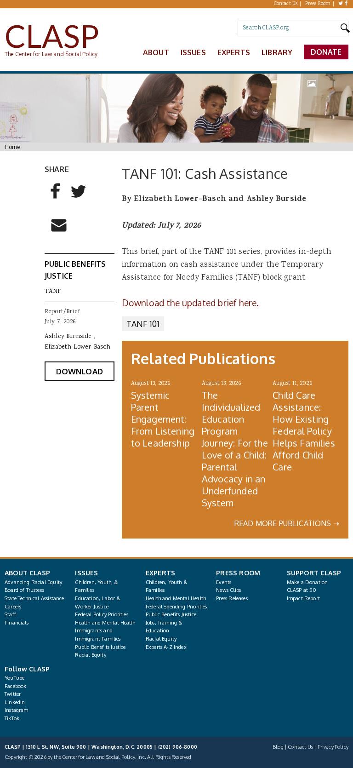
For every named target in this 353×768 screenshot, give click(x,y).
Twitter (13, 694)
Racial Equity (90, 655)
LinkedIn (15, 702)
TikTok (12, 718)
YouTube (14, 678)
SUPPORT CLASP (314, 573)
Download (79, 371)
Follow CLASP (27, 669)
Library (277, 52)
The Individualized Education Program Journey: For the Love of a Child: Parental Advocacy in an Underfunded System (235, 449)
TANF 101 (142, 324)
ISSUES (86, 573)
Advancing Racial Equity (33, 582)
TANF (53, 291)
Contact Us (286, 4)
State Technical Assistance (34, 598)
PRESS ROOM (238, 573)
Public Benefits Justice (100, 647)
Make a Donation (307, 582)
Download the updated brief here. (192, 303)
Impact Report (303, 598)
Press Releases (231, 598)
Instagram (16, 710)
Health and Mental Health (105, 622)
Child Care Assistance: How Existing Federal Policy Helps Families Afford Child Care (304, 431)
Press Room (318, 4)
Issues (193, 52)
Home (12, 146)
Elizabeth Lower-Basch (78, 347)
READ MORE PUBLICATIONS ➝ (286, 523)
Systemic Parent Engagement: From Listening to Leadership (162, 419)
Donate (326, 52)
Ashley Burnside (68, 336)
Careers (13, 606)
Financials (16, 622)
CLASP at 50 (302, 590)
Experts (233, 52)
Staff (10, 614)
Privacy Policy (333, 747)
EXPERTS (160, 573)
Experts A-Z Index (166, 647)
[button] (56, 195)
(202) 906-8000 (177, 747)
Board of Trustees (24, 590)
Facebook (15, 686)
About (156, 52)
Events (223, 582)
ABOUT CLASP (27, 573)
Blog (278, 747)
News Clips (228, 590)
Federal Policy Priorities (101, 614)
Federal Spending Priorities (176, 606)
